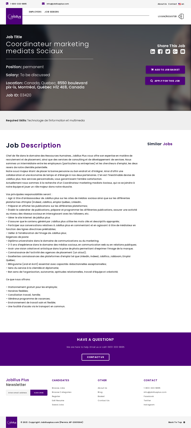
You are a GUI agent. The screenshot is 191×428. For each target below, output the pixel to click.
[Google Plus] (175, 51)
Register (56, 396)
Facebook (149, 396)
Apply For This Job (167, 80)
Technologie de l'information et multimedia (56, 120)
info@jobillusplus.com (58, 3)
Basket (101, 396)
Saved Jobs (58, 404)
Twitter (147, 400)
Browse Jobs (58, 388)
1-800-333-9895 (18, 3)
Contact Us (95, 357)
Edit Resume (58, 400)
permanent (33, 66)
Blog (100, 392)
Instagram (149, 404)
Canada (32, 83)
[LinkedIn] (152, 51)
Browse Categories (61, 392)
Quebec (48, 83)
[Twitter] (167, 51)
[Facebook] (160, 51)
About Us (102, 388)
